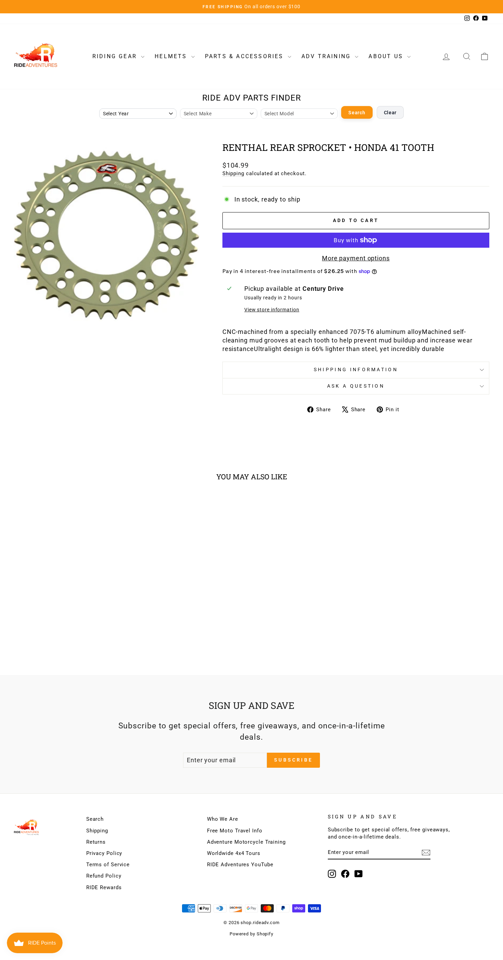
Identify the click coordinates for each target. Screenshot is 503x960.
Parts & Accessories (245, 56)
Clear (390, 112)
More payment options (356, 258)
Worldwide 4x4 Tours (233, 853)
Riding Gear (115, 56)
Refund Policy (103, 876)
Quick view (70, 603)
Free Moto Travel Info (234, 831)
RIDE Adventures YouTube (240, 864)
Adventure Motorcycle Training (246, 842)
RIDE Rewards (104, 887)
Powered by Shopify (251, 933)
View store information (271, 310)
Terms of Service (108, 864)
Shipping (233, 173)
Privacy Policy (104, 853)
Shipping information (356, 370)
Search (356, 112)
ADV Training (327, 56)
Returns (96, 842)
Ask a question (356, 386)
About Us (387, 56)
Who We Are (222, 819)
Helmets (172, 56)
